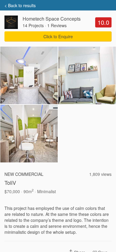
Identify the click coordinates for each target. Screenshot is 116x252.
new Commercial (23, 174)
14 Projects (33, 25)
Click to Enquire (58, 36)
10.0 (103, 22)
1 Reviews (57, 25)
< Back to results (20, 5)
